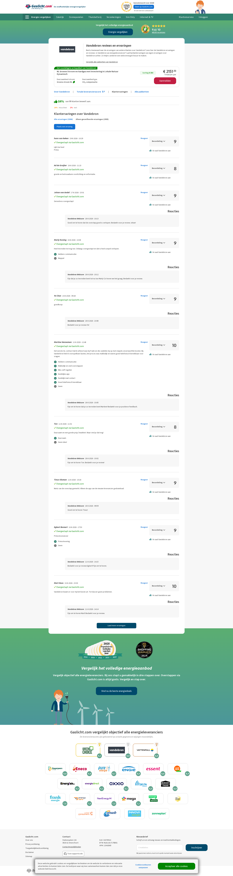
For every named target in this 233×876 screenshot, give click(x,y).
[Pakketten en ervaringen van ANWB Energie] (110, 813)
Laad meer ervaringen (116, 625)
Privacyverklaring (32, 844)
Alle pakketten (142, 91)
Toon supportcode (75, 853)
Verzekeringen (114, 17)
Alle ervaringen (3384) (63, 119)
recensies (158, 32)
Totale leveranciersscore (91, 91)
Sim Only (130, 17)
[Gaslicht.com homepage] (39, 6)
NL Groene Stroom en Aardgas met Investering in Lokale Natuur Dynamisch (87, 72)
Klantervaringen (120, 91)
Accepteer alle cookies (176, 866)
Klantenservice (186, 17)
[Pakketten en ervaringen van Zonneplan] (159, 813)
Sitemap (28, 856)
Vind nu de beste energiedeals (116, 691)
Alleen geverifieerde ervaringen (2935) (92, 119)
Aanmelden (165, 80)
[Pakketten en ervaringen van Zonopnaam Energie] (178, 798)
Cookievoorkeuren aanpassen (143, 866)
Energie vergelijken (117, 32)
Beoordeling (157, 141)
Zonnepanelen (76, 17)
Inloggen (203, 17)
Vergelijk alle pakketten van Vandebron (102, 62)
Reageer (144, 138)
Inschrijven (196, 847)
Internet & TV (146, 17)
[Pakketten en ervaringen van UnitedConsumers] (85, 813)
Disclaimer (29, 852)
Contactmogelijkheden (71, 847)
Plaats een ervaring (64, 126)
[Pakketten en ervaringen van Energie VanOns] (153, 798)
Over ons (29, 840)
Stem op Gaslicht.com (144, 6)
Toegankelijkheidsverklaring (37, 848)
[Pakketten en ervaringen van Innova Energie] (134, 813)
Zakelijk (60, 17)
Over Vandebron (62, 91)
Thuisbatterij (94, 17)
